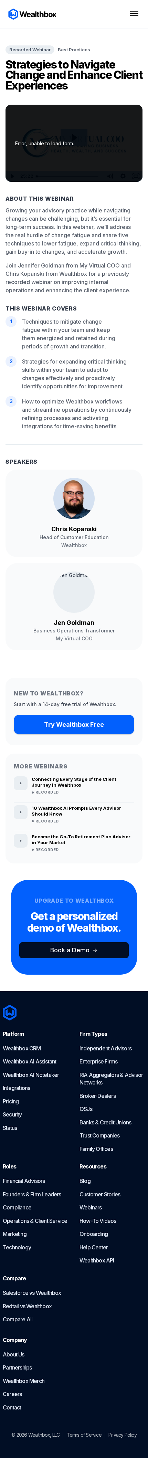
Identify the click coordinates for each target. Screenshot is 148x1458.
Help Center (94, 1247)
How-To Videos (98, 1220)
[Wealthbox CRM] (32, 14)
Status (10, 1127)
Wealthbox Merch (23, 1380)
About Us (13, 1354)
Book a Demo (69, 950)
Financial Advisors (24, 1180)
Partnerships (17, 1367)
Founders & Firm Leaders (32, 1194)
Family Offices (96, 1148)
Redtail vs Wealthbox (27, 1306)
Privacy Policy (122, 1434)
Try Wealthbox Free (74, 724)
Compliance (17, 1207)
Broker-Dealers (98, 1095)
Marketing (15, 1233)
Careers (12, 1394)
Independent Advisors (105, 1048)
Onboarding (94, 1233)
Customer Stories (100, 1194)
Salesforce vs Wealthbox (32, 1292)
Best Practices (74, 49)
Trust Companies (99, 1135)
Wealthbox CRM (22, 1048)
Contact (12, 1407)
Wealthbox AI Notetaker (31, 1074)
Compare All (17, 1319)
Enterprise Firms (98, 1061)
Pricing (11, 1101)
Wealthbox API (97, 1260)
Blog (85, 1180)
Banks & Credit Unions (105, 1122)
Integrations (16, 1087)
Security (12, 1114)
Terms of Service (84, 1434)
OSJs (86, 1108)
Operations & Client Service (35, 1220)
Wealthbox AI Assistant (29, 1061)
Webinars (91, 1207)
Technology (17, 1247)
